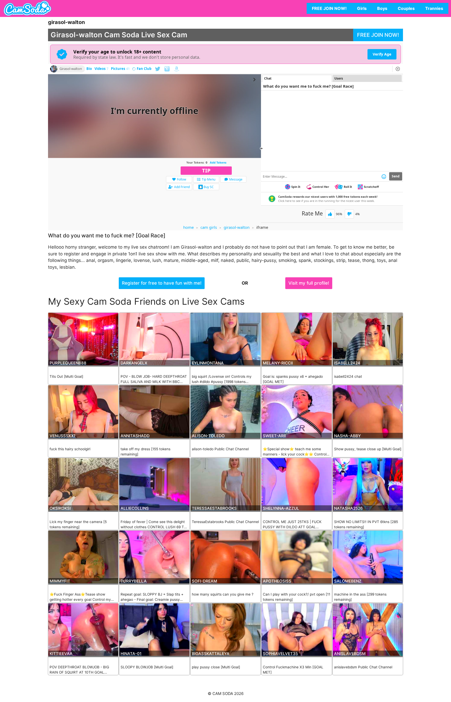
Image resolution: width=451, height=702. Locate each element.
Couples (406, 8)
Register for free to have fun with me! (161, 283)
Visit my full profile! (308, 283)
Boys (382, 8)
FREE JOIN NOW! (329, 8)
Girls (362, 8)
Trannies (434, 8)
